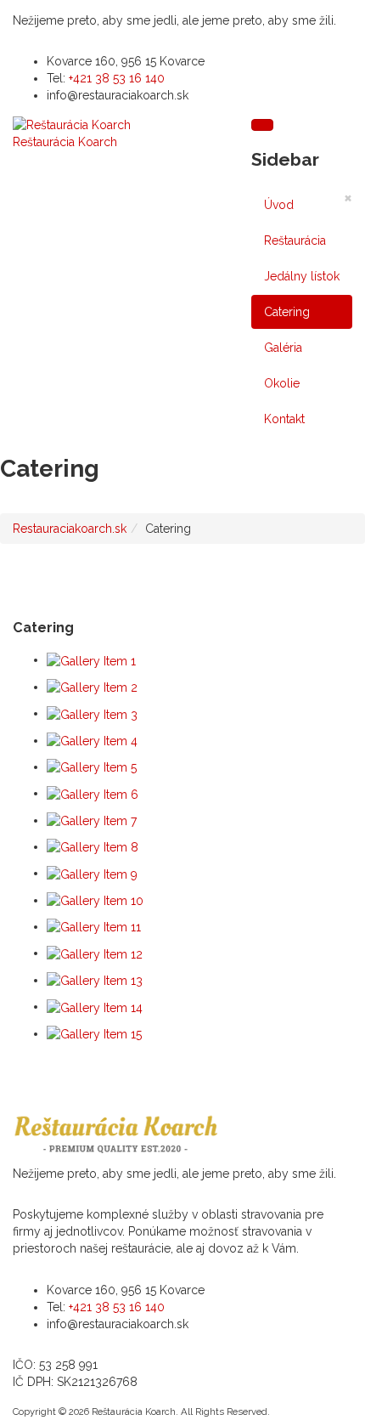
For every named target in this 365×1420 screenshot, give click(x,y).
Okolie (282, 383)
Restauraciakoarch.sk (69, 528)
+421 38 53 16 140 (117, 78)
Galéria (283, 347)
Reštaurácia (295, 240)
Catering (287, 312)
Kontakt (284, 419)
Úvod (279, 205)
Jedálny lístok (302, 276)
